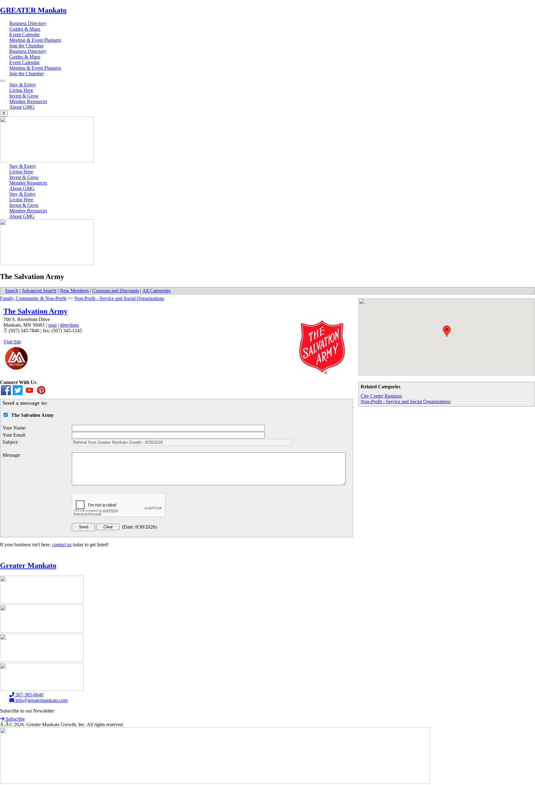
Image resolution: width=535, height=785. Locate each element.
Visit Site (12, 341)
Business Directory (27, 23)
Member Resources (28, 101)
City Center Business (381, 396)
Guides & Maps (24, 29)
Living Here (21, 90)
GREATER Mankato (33, 10)
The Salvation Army (35, 311)
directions (69, 325)
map (52, 325)
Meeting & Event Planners (35, 40)
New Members (74, 290)
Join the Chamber (26, 45)
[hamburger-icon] (2, 81)
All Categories (156, 290)
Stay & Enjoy (22, 84)
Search (11, 290)
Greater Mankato (28, 565)
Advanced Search (39, 290)
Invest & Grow (24, 95)
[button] (447, 331)
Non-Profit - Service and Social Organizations (405, 401)
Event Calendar (24, 34)
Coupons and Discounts (115, 290)
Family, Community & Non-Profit (33, 298)
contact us (62, 544)
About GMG (22, 107)
